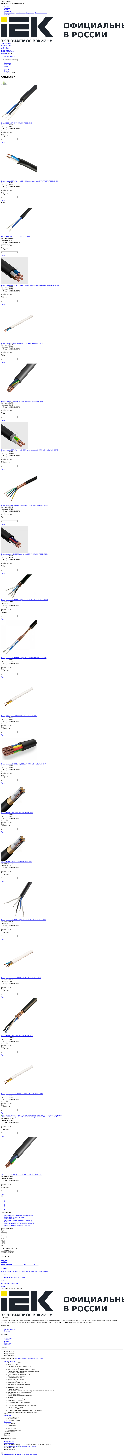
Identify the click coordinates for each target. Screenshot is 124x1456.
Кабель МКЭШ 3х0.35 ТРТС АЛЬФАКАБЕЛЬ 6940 (17, 1036)
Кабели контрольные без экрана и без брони (18, 1220)
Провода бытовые (10, 1218)
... (4, 1207)
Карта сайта (39, 1358)
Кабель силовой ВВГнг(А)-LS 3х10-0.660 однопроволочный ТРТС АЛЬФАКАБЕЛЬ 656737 (29, 450)
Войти (3, 51)
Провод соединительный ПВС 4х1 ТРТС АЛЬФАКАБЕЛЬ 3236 (21, 978)
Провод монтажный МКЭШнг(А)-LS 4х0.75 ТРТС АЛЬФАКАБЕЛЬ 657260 (24, 600)
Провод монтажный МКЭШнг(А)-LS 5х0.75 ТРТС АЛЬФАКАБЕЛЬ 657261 (24, 505)
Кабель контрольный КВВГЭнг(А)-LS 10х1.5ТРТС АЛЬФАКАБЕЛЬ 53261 (24, 554)
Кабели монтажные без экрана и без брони (17, 1225)
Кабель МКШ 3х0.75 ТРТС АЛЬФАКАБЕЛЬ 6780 (16, 123)
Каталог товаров (9, 1329)
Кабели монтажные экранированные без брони (19, 1223)
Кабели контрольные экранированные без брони (19, 1222)
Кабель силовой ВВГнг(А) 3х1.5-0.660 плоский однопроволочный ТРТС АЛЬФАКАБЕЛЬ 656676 (31, 1117)
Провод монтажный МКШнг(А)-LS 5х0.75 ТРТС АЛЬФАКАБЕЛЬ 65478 (23, 920)
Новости (7, 1331)
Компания (7, 1422)
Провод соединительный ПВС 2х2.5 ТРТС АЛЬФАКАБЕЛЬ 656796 (22, 343)
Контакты (7, 1344)
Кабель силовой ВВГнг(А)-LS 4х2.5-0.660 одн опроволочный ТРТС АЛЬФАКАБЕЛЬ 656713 (30, 285)
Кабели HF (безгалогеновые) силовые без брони (19, 1215)
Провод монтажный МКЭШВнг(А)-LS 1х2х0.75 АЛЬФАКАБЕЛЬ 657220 (23, 658)
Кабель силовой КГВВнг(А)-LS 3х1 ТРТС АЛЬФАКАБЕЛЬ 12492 (21, 1175)
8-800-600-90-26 (6, 43)
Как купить (7, 1343)
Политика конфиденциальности (25, 1358)
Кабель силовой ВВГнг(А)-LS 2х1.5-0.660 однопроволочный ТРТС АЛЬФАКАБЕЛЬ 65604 (29, 181)
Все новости (4, 1260)
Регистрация (10, 51)
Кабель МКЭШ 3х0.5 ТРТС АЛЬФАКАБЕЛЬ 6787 (16, 862)
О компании (8, 1338)
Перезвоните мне (6, 45)
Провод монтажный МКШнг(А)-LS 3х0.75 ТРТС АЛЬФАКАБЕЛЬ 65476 (23, 764)
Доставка (7, 1340)
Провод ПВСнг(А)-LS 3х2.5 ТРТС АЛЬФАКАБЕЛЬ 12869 (19, 716)
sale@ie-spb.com (6, 47)
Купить (3, 142)
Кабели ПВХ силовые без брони (14, 1217)
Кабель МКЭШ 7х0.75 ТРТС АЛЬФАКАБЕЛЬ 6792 (17, 813)
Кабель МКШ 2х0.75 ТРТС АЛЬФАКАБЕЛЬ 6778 (16, 236)
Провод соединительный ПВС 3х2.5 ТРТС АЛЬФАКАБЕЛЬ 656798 (22, 1094)
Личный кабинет (6, 50)
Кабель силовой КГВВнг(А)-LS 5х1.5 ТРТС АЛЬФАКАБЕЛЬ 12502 (22, 401)
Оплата (6, 1341)
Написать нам (5, 48)
